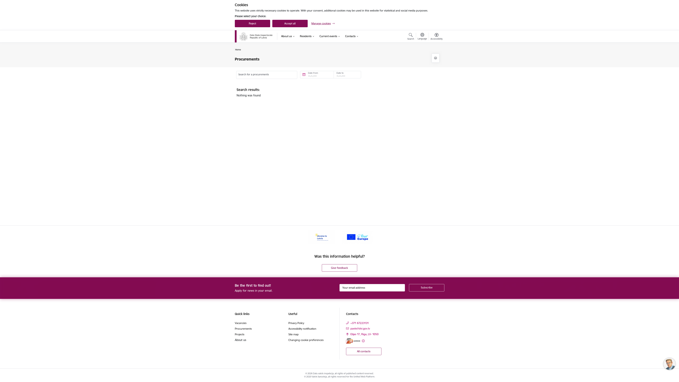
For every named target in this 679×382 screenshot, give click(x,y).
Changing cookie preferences (306, 340)
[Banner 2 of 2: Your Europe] (357, 236)
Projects (239, 334)
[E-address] (353, 341)
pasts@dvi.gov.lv (360, 328)
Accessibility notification (302, 328)
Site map (293, 334)
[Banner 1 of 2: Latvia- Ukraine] (321, 236)
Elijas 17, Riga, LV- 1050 (364, 334)
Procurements (243, 328)
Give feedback (339, 268)
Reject (252, 23)
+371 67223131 (359, 323)
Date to (340, 73)
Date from (313, 73)
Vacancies (240, 323)
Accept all (289, 23)
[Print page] (435, 58)
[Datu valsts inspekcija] (256, 36)
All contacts (363, 351)
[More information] (363, 341)
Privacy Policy (296, 323)
